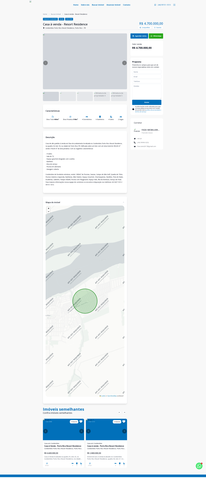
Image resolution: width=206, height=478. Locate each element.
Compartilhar (146, 27)
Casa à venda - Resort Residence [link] (75, 14)
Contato (126, 5)
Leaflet (103, 396)
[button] (45, 63)
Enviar (146, 102)
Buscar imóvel (98, 5)
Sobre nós (85, 5)
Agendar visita (140, 36)
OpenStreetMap (112, 396)
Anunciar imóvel (113, 5)
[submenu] (174, 5)
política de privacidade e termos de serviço (148, 111)
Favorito (158, 27)
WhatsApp (157, 36)
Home (75, 5)
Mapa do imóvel (53, 202)
